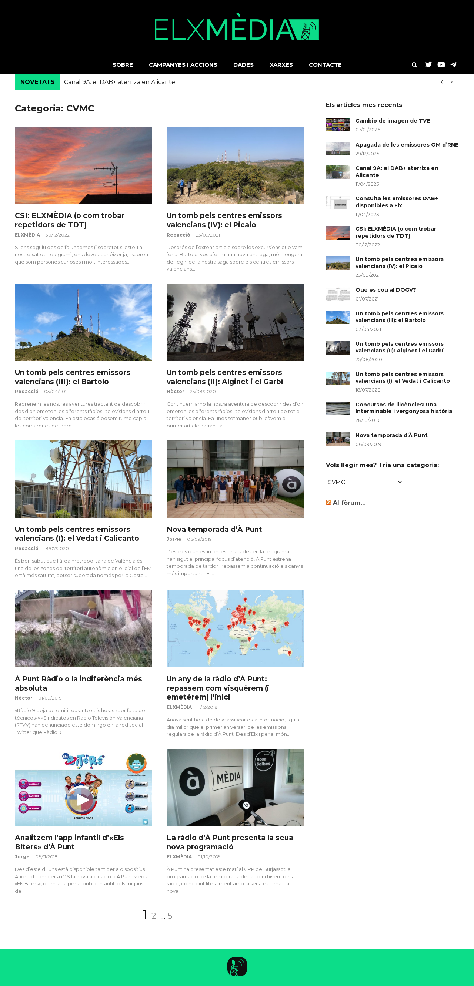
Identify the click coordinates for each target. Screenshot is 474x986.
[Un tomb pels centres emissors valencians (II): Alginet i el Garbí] (235, 322)
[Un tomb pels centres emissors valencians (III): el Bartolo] (83, 322)
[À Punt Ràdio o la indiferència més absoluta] (83, 628)
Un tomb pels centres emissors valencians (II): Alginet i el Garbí (225, 377)
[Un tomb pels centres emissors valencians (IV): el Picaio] (235, 165)
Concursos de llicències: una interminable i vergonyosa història (404, 408)
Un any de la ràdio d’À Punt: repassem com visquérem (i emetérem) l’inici (218, 688)
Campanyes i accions (183, 64)
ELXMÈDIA (27, 235)
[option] (259, 82)
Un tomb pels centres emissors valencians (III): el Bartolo (72, 377)
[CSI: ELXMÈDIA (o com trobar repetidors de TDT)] (83, 165)
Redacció (178, 235)
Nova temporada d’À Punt (214, 529)
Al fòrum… (349, 502)
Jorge (174, 539)
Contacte (325, 64)
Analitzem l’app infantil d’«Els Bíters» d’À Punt (69, 842)
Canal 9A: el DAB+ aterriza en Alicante (119, 81)
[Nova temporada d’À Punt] (235, 478)
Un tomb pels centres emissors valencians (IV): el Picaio (224, 220)
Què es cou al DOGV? (386, 289)
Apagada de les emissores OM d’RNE (407, 144)
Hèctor (175, 391)
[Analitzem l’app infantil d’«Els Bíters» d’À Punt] (83, 787)
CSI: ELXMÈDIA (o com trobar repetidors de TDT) (69, 220)
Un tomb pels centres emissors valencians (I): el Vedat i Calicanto (77, 534)
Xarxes (281, 64)
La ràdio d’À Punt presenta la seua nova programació (230, 842)
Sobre (123, 64)
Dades (243, 64)
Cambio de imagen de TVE (393, 120)
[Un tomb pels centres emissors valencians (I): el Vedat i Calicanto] (83, 478)
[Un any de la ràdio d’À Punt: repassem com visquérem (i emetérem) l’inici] (235, 628)
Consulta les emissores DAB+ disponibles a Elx (397, 202)
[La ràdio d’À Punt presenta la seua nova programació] (235, 787)
